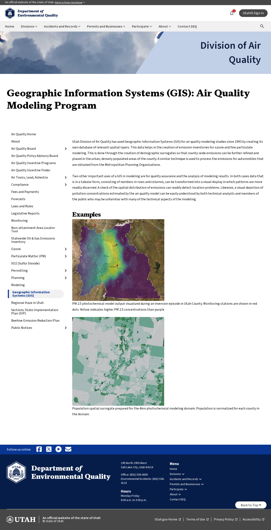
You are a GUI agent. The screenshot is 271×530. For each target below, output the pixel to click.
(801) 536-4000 (139, 475)
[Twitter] (49, 449)
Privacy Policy (225, 519)
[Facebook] (39, 449)
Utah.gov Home (168, 519)
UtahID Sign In (253, 13)
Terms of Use (197, 519)
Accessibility (253, 519)
